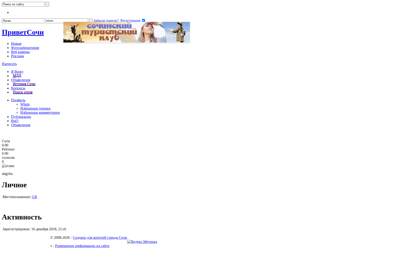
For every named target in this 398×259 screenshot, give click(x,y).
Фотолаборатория (25, 48)
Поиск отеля (22, 92)
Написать (9, 64)
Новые (16, 44)
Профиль (18, 100)
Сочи (23, 32)
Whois (25, 104)
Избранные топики (35, 108)
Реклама (17, 56)
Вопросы (18, 88)
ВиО (14, 121)
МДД (17, 76)
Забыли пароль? (106, 21)
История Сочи (24, 84)
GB (34, 197)
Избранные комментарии (40, 112)
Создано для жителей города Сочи (100, 237)
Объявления (20, 80)
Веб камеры (20, 52)
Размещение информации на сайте (82, 246)
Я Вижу (17, 72)
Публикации (21, 117)
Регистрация (130, 21)
